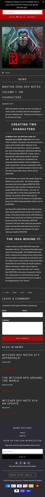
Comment (6, 320)
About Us (22, 436)
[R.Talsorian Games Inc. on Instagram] (28, 24)
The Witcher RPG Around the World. (22, 379)
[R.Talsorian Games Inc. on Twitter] (16, 24)
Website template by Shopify (32, 480)
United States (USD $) (21, 475)
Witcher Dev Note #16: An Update (20, 402)
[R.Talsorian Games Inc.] (22, 47)
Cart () (21, 17)
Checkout (31, 17)
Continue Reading (9, 368)
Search (22, 433)
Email (25, 310)
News (22, 79)
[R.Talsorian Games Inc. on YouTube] (24, 24)
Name (4, 310)
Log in (12, 17)
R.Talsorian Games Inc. (15, 480)
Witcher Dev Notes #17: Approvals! (21, 356)
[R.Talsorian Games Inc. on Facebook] (20, 24)
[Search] (5, 12)
